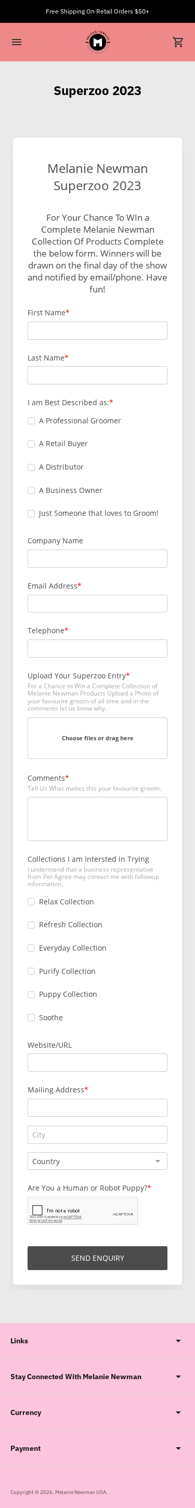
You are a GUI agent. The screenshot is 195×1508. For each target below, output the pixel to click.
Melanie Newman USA (80, 1492)
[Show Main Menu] (16, 42)
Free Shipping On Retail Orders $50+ (97, 11)
